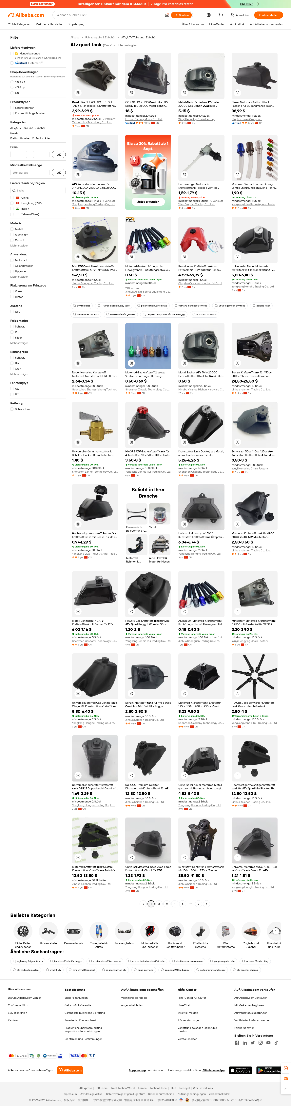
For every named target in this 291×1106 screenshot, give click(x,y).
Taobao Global (158, 1088)
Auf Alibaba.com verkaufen (250, 997)
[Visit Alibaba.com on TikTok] (276, 1042)
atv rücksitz (83, 305)
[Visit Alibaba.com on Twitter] (252, 1042)
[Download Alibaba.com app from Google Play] (269, 1070)
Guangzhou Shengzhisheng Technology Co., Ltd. (95, 389)
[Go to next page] (206, 903)
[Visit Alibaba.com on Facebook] (236, 1042)
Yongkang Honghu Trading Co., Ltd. (253, 286)
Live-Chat (184, 1005)
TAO (173, 1088)
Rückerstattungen (189, 1020)
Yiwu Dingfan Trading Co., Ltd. (196, 204)
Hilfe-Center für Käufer (192, 997)
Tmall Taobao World (123, 1088)
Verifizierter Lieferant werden (252, 1020)
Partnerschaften (244, 1027)
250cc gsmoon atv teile (232, 305)
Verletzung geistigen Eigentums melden (197, 1029)
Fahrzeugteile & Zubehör (100, 37)
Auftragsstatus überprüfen (250, 1012)
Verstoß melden (187, 1038)
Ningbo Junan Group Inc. (247, 119)
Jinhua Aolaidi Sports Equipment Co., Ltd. (148, 291)
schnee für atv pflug (257, 961)
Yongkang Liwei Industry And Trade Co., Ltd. (255, 204)
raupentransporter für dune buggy (166, 314)
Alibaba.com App (214, 1070)
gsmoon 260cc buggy (177, 970)
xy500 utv (55, 970)
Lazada (142, 1088)
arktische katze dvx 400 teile (148, 961)
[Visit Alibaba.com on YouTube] (268, 1042)
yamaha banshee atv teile (193, 305)
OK (59, 154)
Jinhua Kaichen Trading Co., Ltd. (251, 389)
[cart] (221, 15)
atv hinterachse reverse (189, 961)
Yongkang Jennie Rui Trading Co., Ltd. (148, 471)
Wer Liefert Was (203, 1088)
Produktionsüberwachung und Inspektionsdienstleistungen (83, 1029)
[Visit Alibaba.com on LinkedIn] (244, 1042)
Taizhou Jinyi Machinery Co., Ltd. (92, 122)
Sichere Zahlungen (76, 997)
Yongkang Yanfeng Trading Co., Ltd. (93, 204)
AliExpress (85, 1088)
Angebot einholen (132, 1005)
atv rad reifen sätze (28, 970)
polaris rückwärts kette (154, 305)
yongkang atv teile (224, 961)
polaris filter (263, 305)
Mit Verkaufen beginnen (249, 1005)
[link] (286, 1068)
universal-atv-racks (88, 314)
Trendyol (184, 1088)
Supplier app (137, 1070)
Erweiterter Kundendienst (80, 1020)
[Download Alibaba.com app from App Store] (240, 1070)
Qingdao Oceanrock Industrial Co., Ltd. (201, 283)
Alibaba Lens (16, 1070)
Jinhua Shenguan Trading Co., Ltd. (93, 283)
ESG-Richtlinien (17, 1012)
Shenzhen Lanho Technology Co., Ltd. (95, 471)
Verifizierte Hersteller (134, 997)
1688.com (101, 1088)
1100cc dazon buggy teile (116, 305)
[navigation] (38, 471)
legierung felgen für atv (30, 961)
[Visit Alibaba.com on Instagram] (260, 1042)
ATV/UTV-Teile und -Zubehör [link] (138, 37)
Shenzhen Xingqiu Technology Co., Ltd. (148, 389)
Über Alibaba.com (19, 989)
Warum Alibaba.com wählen (25, 997)
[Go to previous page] (143, 903)
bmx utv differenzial (84, 970)
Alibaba (74, 37)
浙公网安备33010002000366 (210, 1100)
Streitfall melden (188, 1012)
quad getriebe (145, 970)
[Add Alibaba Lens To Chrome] (70, 1070)
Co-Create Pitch (18, 1005)
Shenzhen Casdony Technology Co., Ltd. (201, 471)
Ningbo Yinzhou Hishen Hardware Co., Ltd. (201, 389)
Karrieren (13, 1020)
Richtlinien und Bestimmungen (84, 1038)
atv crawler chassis (247, 970)
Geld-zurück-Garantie (78, 1005)
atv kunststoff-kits (206, 314)
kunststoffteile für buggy (68, 961)
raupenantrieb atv (116, 970)
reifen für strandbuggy (212, 970)
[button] (167, 15)
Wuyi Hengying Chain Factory (196, 119)
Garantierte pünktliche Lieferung (85, 1012)
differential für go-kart (122, 314)
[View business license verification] (181, 1100)
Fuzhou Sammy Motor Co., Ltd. (144, 119)
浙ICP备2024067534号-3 (246, 1100)
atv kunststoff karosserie (107, 961)
